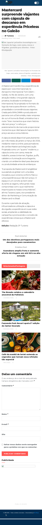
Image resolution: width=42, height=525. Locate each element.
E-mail (5, 424)
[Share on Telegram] (26, 80)
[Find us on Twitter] (6, 515)
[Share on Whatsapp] (16, 80)
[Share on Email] (35, 80)
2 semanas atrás (8, 298)
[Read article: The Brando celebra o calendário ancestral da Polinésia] (21, 280)
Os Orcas (36, 512)
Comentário (8, 386)
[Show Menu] (3, 3)
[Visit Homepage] (16, 3)
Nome (5, 414)
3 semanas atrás (8, 329)
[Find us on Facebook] (2, 515)
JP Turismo (9, 36)
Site (3, 434)
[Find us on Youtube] (13, 515)
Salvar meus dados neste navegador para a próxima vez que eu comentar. (20, 445)
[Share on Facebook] (6, 80)
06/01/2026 (22, 36)
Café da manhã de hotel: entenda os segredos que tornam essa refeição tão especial (20, 357)
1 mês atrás (6, 362)
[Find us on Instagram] (10, 515)
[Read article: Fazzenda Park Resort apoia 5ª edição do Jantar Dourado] (21, 311)
